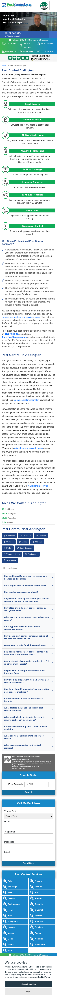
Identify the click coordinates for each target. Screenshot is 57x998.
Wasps (38, 933)
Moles (10, 939)
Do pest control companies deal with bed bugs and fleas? (24, 671)
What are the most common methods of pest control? (26, 618)
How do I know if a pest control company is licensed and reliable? (25, 577)
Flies (10, 916)
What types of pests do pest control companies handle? (22, 628)
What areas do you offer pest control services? (22, 746)
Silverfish (39, 910)
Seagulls (39, 904)
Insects (11, 933)
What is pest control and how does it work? (25, 585)
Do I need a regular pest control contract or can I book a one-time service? (26, 653)
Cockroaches (14, 904)
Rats (37, 892)
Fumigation (13, 921)
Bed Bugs (12, 887)
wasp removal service (38, 486)
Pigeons (38, 881)
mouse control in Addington (26, 400)
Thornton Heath (13, 554)
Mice (10, 950)
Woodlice (39, 939)
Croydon (42, 536)
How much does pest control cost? (21, 592)
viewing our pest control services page (21, 317)
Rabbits (38, 887)
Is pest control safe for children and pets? (25, 645)
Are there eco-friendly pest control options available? (25, 727)
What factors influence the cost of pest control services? (23, 709)
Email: (7, 852)
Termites (39, 927)
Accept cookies (28, 984)
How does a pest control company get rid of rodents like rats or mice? (26, 637)
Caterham (10, 536)
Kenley (24, 542)
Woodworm (40, 944)
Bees (10, 892)
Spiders (38, 916)
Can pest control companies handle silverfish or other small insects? (26, 662)
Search (28, 792)
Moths (11, 944)
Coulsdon (27, 536)
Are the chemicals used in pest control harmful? (23, 699)
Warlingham (33, 554)
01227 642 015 (13, 33)
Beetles (11, 898)
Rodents (38, 898)
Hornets (11, 927)
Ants (10, 881)
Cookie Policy (43, 977)
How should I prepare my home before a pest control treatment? (26, 681)
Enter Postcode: (15, 784)
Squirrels (39, 921)
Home (4, 66)
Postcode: (9, 842)
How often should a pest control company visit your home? (25, 609)
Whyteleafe (11, 560)
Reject (28, 991)
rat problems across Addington (28, 448)
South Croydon (26, 548)
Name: (7, 822)
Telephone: (9, 832)
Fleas (10, 910)
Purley (9, 548)
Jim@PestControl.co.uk (12, 36)
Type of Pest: (10, 811)
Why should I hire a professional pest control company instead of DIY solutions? (26, 600)
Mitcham (38, 542)
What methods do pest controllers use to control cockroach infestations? (24, 718)
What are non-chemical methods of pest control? (24, 737)
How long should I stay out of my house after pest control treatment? (26, 690)
